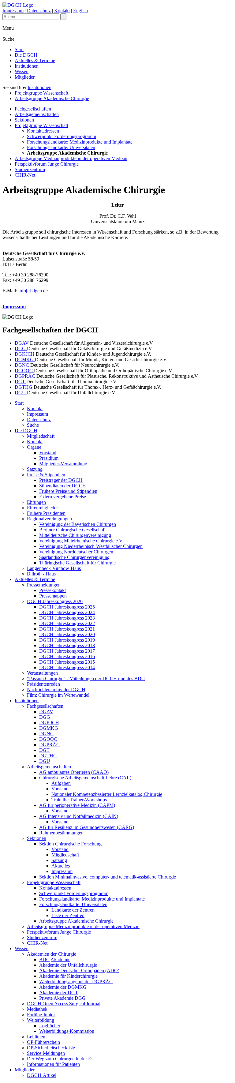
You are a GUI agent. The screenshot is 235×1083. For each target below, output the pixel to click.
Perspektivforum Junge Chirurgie (47, 164)
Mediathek (37, 1009)
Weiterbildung (40, 1020)
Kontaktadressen (43, 130)
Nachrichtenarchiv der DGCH (56, 689)
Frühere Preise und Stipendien (68, 491)
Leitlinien (36, 1036)
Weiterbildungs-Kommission (66, 1031)
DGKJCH (25, 354)
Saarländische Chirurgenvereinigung (74, 557)
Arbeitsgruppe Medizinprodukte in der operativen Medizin (71, 158)
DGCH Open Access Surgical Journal (63, 1003)
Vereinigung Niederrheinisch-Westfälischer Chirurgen (91, 546)
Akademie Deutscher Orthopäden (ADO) (79, 970)
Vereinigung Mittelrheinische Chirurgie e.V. (81, 540)
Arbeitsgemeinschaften (37, 114)
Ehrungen (36, 502)
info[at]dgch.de (33, 290)
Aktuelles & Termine (35, 60)
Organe (34, 447)
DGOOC (24, 370)
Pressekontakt (52, 590)
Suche (33, 425)
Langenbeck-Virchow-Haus (54, 568)
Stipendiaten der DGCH (62, 485)
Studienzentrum (30, 169)
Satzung (35, 469)
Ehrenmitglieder (42, 507)
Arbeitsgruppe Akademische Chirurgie (52, 98)
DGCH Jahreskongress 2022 (67, 623)
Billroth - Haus (41, 573)
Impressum (13, 10)
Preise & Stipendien (46, 474)
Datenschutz (39, 10)
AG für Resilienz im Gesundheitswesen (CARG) (86, 827)
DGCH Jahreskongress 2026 (55, 601)
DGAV (22, 343)
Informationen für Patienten (53, 1064)
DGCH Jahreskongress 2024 (67, 612)
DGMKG (25, 359)
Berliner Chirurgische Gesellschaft (72, 529)
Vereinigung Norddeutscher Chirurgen (76, 551)
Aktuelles (60, 865)
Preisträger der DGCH (61, 480)
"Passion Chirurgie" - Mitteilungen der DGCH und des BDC (86, 678)
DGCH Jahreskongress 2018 (67, 645)
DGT (20, 381)
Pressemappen (53, 595)
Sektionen (24, 119)
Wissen (21, 71)
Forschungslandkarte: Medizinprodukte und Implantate (79, 141)
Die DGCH (26, 55)
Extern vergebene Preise (62, 496)
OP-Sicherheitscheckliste (51, 1047)
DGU (21, 392)
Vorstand (47, 452)
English (80, 10)
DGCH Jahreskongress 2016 (67, 656)
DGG (21, 348)
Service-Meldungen (46, 1053)
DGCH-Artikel (41, 1075)
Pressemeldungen (44, 584)
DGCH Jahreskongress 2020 (67, 634)
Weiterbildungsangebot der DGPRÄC (76, 981)
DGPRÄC (25, 376)
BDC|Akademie (54, 959)
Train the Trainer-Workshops (79, 799)
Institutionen (27, 66)
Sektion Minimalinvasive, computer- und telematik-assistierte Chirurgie (107, 876)
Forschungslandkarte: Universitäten (61, 147)
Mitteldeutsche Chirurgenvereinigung (75, 535)
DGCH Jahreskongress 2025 (67, 606)
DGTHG (24, 387)
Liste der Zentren (67, 915)
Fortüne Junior (41, 1014)
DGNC (22, 365)
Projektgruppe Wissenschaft (41, 93)
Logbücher (49, 1025)
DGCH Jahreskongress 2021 (67, 628)
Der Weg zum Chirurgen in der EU (61, 1058)
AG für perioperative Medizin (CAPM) (77, 805)
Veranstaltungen (42, 673)
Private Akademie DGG (62, 998)
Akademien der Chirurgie (51, 954)
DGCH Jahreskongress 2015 (67, 662)
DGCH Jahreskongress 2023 (67, 617)
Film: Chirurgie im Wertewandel (58, 695)
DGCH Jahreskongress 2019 (67, 640)
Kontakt (62, 10)
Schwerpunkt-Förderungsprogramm (61, 136)
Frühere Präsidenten (46, 513)
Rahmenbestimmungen (61, 832)
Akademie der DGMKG (63, 987)
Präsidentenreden (43, 684)
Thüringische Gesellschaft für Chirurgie (77, 562)
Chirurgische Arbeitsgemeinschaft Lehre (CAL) (85, 777)
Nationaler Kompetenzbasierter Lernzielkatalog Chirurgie (106, 794)
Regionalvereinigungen (49, 518)
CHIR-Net (25, 175)
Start (19, 49)
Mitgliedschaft (40, 436)
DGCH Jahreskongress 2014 (67, 667)
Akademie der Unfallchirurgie (68, 965)
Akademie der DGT (58, 992)
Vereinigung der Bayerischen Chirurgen (77, 524)
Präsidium (48, 458)
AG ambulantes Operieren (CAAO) (74, 772)
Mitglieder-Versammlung (63, 463)
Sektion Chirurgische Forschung (70, 843)
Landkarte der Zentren (73, 909)
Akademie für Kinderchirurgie (68, 976)
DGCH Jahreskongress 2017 (67, 651)
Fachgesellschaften (33, 108)
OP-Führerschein (43, 1042)
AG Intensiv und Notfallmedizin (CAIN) (78, 816)
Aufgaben (61, 783)
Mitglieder (25, 77)
